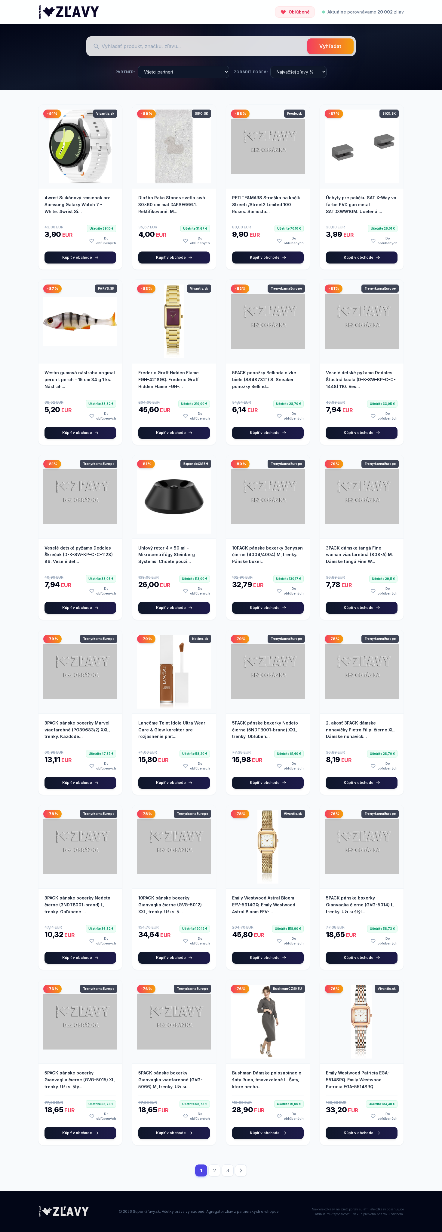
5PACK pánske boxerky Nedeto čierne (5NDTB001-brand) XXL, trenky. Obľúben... (265, 729)
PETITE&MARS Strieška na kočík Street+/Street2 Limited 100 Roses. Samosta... (266, 204)
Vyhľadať (330, 46)
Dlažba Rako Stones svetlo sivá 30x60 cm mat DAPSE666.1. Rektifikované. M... (171, 204)
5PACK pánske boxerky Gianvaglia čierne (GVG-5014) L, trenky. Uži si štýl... (360, 904)
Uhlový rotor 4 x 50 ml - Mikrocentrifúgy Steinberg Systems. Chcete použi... (166, 554)
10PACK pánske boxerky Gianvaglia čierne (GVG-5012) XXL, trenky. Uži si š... (170, 904)
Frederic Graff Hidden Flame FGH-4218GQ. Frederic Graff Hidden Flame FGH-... (168, 379)
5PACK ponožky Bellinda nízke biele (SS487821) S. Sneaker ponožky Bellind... (264, 379)
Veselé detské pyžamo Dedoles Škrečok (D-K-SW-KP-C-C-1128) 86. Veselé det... (79, 554)
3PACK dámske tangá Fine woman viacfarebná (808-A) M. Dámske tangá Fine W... (359, 554)
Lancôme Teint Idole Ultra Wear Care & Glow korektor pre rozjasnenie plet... (171, 729)
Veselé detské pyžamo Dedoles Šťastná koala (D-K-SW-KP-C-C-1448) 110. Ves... (361, 379)
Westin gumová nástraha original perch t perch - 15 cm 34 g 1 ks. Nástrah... (80, 379)
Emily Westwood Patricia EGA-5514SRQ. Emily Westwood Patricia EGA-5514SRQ (358, 1079)
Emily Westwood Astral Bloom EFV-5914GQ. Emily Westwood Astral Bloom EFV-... (263, 904)
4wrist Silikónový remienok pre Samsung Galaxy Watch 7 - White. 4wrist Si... (78, 204)
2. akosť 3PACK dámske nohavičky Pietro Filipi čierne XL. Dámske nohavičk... (360, 729)
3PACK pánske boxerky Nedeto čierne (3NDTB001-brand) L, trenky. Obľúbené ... (77, 904)
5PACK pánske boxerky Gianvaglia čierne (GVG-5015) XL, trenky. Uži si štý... (80, 1079)
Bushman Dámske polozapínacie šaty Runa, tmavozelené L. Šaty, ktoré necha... (266, 1079)
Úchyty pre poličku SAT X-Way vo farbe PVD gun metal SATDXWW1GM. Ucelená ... (361, 204)
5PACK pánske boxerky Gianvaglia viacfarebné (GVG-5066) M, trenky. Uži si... (170, 1079)
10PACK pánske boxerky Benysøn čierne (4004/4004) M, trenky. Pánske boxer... (267, 554)
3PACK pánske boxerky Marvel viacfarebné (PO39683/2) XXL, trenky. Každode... (77, 729)
